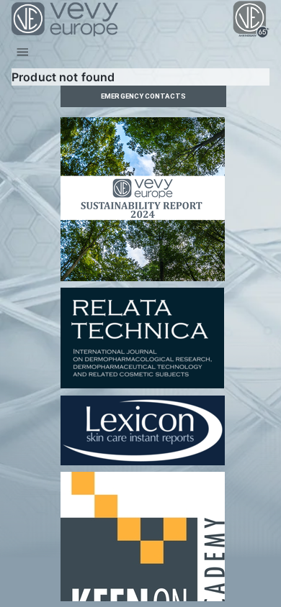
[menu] (23, 52)
